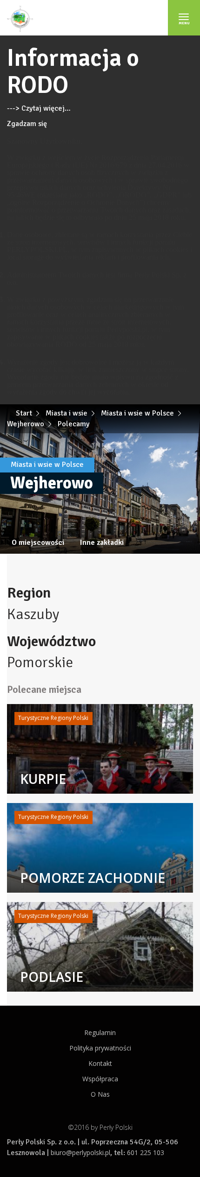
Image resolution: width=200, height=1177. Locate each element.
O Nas (100, 1094)
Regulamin (100, 1032)
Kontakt (100, 1063)
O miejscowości (38, 542)
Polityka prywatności (100, 1047)
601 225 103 (145, 1152)
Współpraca (100, 1078)
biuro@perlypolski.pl (80, 1152)
